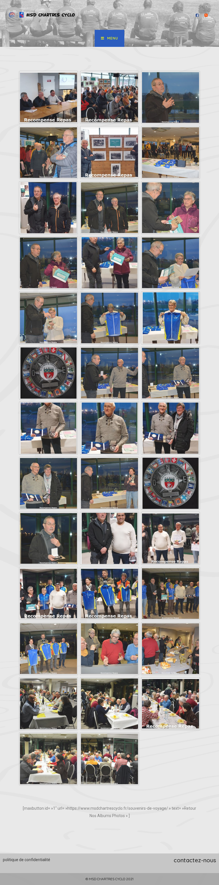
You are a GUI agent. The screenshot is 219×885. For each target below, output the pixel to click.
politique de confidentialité (26, 859)
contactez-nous (195, 860)
